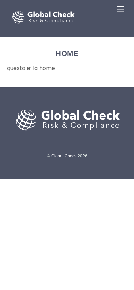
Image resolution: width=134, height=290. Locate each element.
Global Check (64, 156)
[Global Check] (43, 28)
